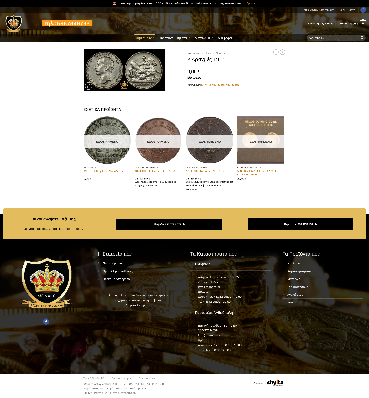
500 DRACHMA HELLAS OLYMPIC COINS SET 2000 (257, 172)
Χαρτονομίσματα (173, 38)
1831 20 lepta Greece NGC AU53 (205, 171)
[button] (320, 23)
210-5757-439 (208, 330)
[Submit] (362, 38)
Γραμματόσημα (298, 287)
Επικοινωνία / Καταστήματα (318, 9)
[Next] (284, 157)
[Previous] (84, 157)
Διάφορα (225, 38)
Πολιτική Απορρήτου (117, 279)
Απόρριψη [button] (250, 3)
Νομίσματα (143, 38)
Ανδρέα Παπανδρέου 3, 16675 (218, 277)
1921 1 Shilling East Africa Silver (103, 171)
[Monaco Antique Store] (19, 23)
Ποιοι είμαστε (112, 263)
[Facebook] (363, 10)
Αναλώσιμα (295, 294)
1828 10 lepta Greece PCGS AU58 (155, 171)
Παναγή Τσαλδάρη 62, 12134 (218, 325)
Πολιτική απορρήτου (124, 378)
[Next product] (276, 52)
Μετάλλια (202, 38)
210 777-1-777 (208, 282)
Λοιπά (291, 302)
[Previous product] (282, 52)
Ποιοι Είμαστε (347, 9)
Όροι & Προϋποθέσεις (118, 271)
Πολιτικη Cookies (148, 378)
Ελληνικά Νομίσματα (216, 52)
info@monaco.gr (209, 287)
